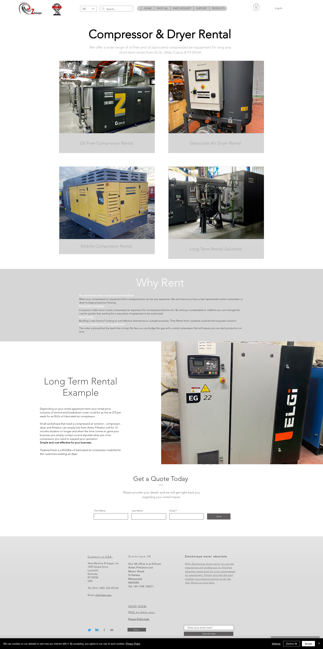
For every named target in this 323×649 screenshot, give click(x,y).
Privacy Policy (133, 643)
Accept (308, 643)
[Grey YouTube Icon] (112, 630)
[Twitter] (89, 630)
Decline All (291, 643)
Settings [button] (276, 643)
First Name (100, 510)
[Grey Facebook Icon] (104, 630)
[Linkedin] (97, 630)
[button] (256, 6)
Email (172, 510)
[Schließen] (319, 643)
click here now (103, 595)
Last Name (137, 510)
